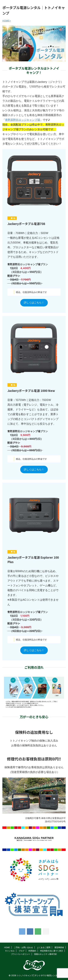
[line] (38, 931)
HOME (7, 947)
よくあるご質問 (43, 947)
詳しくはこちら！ (34, 302)
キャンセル (10, 951)
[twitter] (22, 931)
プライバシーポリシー (20, 954)
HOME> (6, 20)
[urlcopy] (46, 931)
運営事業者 (59, 947)
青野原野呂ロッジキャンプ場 (22, 119)
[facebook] (30, 931)
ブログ (21, 951)
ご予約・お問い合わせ (23, 947)
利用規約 (32, 951)
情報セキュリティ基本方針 (45, 954)
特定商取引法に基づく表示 (51, 951)
